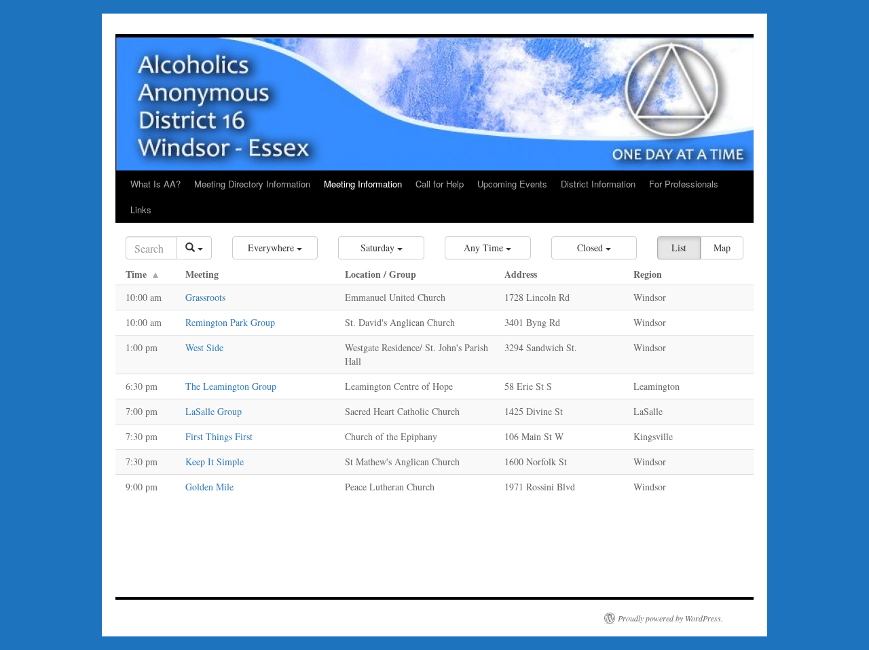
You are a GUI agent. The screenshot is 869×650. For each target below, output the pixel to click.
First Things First (219, 436)
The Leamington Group (230, 386)
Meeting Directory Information (252, 183)
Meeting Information (363, 183)
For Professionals (683, 183)
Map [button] (722, 247)
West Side (204, 347)
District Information (598, 183)
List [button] (678, 247)
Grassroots (205, 297)
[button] (275, 247)
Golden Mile (209, 486)
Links (140, 209)
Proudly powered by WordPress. (670, 618)
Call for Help (439, 183)
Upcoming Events (512, 183)
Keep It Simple (214, 461)
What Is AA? (155, 183)
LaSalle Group (213, 411)
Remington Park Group (230, 322)
